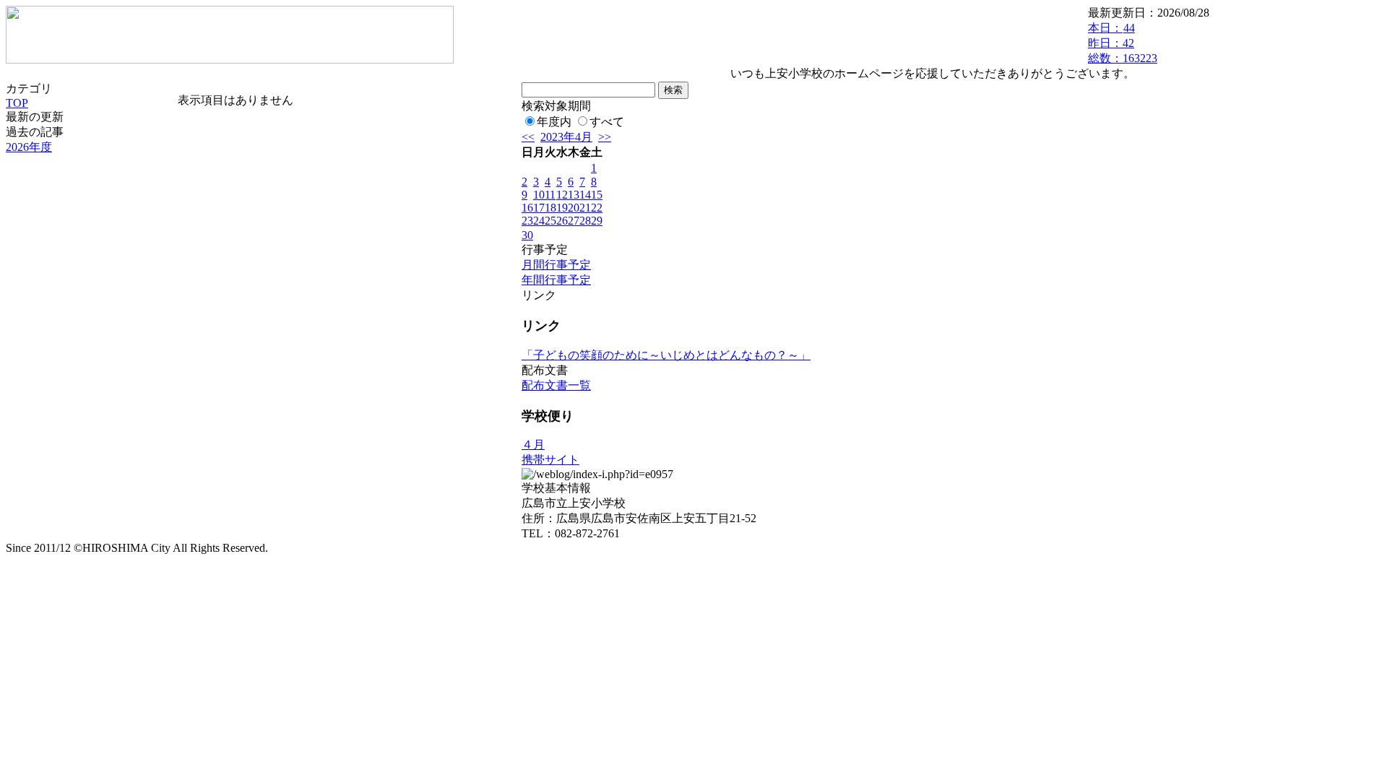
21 (585, 208)
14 (585, 194)
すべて (606, 122)
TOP (17, 103)
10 (539, 194)
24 (539, 220)
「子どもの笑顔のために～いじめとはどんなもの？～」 (666, 355)
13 (573, 194)
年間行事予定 (556, 280)
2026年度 (29, 147)
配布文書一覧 (556, 385)
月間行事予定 (556, 265)
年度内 (554, 122)
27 (573, 220)
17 (539, 208)
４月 (533, 444)
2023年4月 (566, 137)
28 (585, 220)
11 (550, 194)
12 (562, 194)
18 (550, 208)
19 (562, 208)
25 (550, 220)
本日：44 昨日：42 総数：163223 (1122, 43)
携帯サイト (550, 460)
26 (562, 220)
